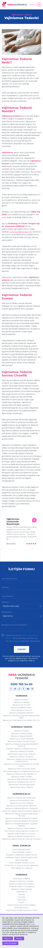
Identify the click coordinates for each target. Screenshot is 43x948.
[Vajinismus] (11, 689)
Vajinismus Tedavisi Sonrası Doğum (21, 741)
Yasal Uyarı (21, 900)
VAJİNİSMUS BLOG (21, 794)
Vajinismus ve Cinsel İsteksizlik (21, 739)
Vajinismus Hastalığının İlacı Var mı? (22, 782)
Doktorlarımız (21, 892)
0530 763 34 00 (21, 684)
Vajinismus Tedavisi (21, 731)
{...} (9, 539)
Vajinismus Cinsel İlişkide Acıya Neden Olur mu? (21, 720)
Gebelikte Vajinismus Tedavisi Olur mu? (21, 749)
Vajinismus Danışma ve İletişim (21, 881)
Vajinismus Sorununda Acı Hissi (21, 800)
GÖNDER (21, 649)
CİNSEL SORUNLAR (21, 846)
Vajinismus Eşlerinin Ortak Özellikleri (21, 828)
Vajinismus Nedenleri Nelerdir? (21, 713)
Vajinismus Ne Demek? (21, 705)
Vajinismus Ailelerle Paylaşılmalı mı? (21, 836)
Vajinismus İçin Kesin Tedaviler (21, 803)
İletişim (21, 902)
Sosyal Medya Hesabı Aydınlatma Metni (21, 910)
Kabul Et (7, 938)
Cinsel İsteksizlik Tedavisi (21, 852)
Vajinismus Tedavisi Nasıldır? (21, 736)
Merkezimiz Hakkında (21, 879)
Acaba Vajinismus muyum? (21, 710)
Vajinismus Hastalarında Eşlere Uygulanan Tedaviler (21, 825)
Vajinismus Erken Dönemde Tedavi (21, 769)
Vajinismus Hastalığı (21, 702)
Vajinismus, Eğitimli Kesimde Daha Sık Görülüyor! (21, 839)
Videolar (21, 894)
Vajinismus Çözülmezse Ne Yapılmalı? (21, 806)
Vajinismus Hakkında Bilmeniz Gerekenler (21, 808)
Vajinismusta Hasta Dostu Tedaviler (22, 754)
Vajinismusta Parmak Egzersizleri (21, 785)
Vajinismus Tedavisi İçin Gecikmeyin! (21, 798)
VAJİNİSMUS (21, 696)
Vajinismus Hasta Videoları (21, 889)
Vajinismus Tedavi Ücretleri (21, 777)
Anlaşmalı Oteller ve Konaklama (21, 886)
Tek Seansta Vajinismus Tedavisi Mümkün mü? (21, 771)
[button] (35, 4)
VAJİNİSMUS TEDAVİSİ (21, 727)
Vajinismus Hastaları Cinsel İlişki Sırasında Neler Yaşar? (21, 717)
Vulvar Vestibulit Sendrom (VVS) (21, 863)
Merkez (5, 602)
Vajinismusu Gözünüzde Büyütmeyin (12, 521)
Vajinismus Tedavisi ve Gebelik (21, 751)
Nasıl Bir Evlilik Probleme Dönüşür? (22, 834)
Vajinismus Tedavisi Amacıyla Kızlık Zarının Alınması (21, 815)
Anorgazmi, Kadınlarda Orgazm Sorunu (21, 855)
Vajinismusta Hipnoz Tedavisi (21, 787)
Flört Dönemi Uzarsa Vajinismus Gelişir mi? (22, 831)
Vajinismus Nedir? (21, 700)
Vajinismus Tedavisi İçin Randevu (22, 884)
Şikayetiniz (7, 612)
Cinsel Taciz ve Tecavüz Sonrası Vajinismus (21, 865)
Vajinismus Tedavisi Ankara (21, 733)
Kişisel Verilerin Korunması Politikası (21, 905)
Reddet (19, 938)
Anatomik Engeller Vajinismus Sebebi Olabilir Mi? (21, 811)
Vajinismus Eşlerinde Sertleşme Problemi (21, 818)
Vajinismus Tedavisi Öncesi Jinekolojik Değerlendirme (21, 760)
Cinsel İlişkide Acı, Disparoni (21, 868)
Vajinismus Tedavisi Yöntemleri (21, 757)
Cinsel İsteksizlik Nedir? (21, 849)
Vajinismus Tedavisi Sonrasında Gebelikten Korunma (21, 745)
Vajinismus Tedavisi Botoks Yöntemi (21, 779)
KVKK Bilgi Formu (21, 908)
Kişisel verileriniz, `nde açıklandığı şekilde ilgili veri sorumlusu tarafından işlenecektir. (23, 635)
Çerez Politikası (10, 943)
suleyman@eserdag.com (21, 232)
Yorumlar (21, 897)
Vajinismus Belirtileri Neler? (21, 708)
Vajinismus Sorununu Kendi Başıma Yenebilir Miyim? (21, 765)
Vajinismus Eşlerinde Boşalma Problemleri (21, 821)
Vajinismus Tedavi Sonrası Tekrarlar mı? (21, 774)
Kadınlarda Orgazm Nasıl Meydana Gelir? (21, 857)
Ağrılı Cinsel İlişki (21, 860)
